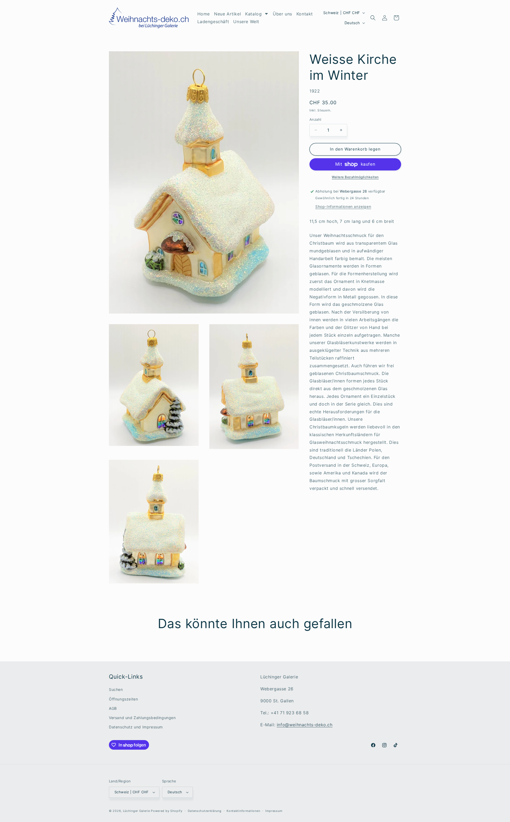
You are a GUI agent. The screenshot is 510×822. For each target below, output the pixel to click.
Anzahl (315, 119)
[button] (373, 18)
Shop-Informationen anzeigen (343, 206)
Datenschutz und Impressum (136, 727)
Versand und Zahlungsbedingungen (142, 717)
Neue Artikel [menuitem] (227, 13)
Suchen (116, 689)
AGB (113, 708)
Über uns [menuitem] (282, 13)
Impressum (273, 810)
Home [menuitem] (203, 13)
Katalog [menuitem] (253, 13)
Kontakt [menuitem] (304, 13)
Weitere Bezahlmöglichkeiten (355, 177)
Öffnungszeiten (123, 698)
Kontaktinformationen (243, 810)
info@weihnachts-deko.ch (305, 724)
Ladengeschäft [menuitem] (213, 21)
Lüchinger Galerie (136, 811)
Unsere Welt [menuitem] (246, 21)
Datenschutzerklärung (205, 810)
